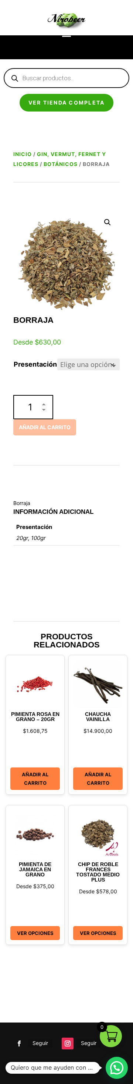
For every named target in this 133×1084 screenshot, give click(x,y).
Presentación (35, 364)
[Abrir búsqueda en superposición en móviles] (66, 78)
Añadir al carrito (45, 427)
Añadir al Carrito (35, 778)
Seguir (40, 1043)
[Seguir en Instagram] (68, 1043)
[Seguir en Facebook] (19, 1043)
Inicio (22, 154)
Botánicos (61, 164)
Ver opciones (35, 933)
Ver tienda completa (66, 102)
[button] (107, 222)
